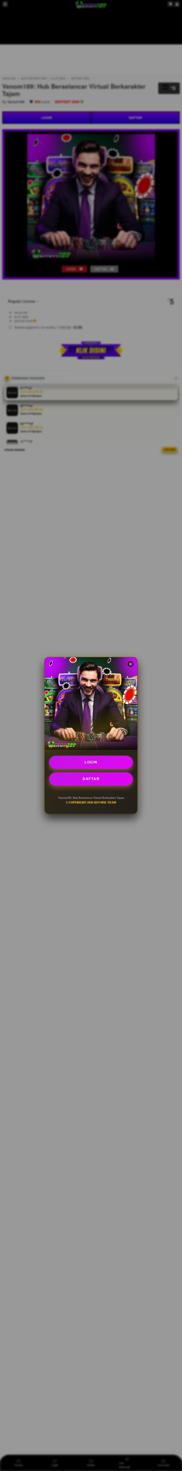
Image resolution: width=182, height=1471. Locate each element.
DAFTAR (91, 779)
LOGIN (91, 762)
